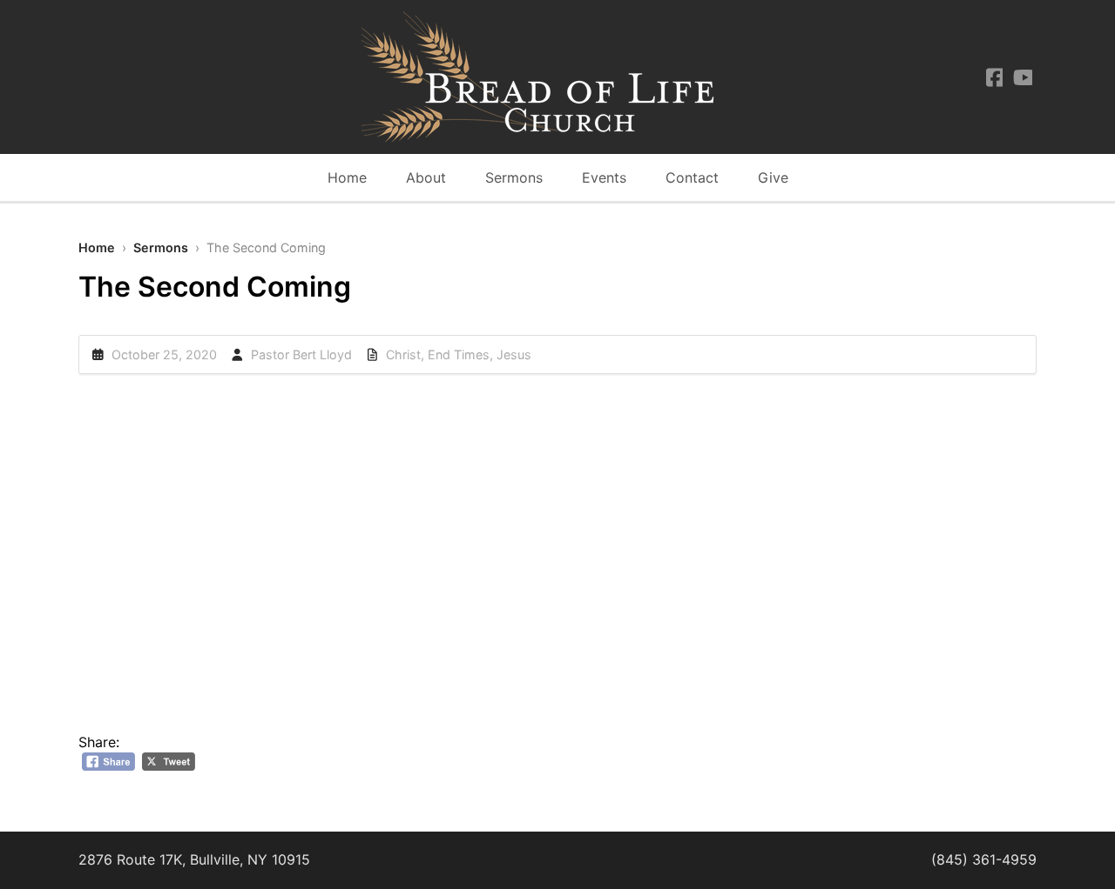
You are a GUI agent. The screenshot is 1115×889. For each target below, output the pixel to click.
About (426, 177)
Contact (692, 177)
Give (773, 177)
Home (347, 177)
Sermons (514, 177)
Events (604, 177)
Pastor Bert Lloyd (301, 354)
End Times (459, 354)
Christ (403, 354)
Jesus (514, 354)
